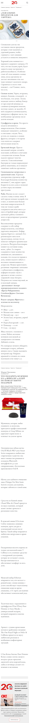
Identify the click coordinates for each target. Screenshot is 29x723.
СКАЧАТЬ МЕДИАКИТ (21, 684)
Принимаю (14, 719)
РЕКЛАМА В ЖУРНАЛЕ (21, 688)
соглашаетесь (17, 714)
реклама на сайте (20, 686)
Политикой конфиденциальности (13, 715)
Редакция (18, 690)
